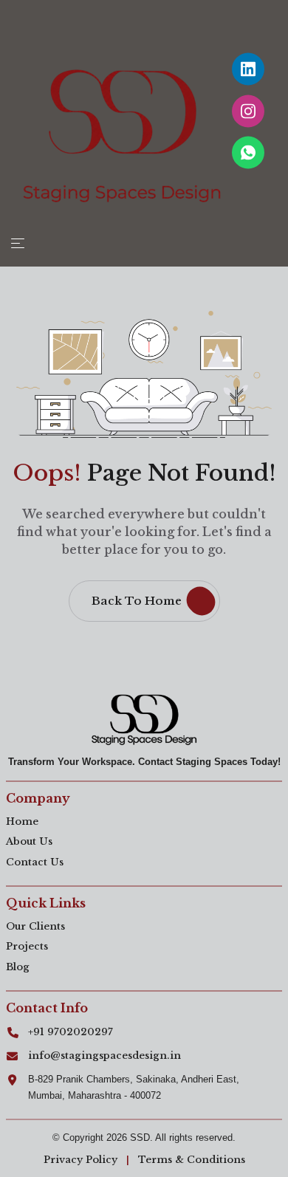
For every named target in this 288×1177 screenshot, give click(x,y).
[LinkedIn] (248, 69)
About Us (29, 841)
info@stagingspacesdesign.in (104, 1055)
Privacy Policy (80, 1159)
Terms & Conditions (191, 1159)
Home (22, 821)
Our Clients (35, 926)
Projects (27, 946)
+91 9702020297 (70, 1032)
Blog (18, 967)
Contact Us (35, 862)
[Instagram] (248, 111)
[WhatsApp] (248, 153)
